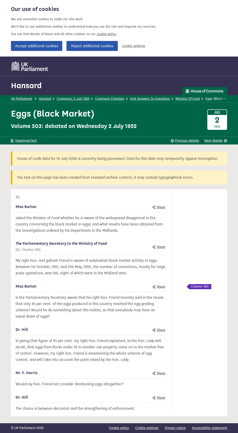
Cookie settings (133, 46)
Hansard (26, 85)
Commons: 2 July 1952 (73, 99)
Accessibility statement (209, 428)
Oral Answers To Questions (150, 99)
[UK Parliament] (30, 66)
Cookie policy (119, 428)
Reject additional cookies (92, 46)
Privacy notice (175, 428)
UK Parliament (21, 99)
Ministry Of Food (187, 99)
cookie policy (106, 34)
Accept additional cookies (36, 46)
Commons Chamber (109, 99)
